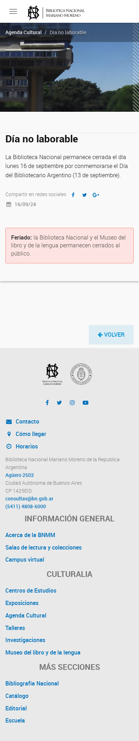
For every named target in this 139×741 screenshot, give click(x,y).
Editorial (16, 708)
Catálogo (17, 696)
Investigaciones (25, 640)
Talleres (15, 628)
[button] (111, 335)
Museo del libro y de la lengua (43, 652)
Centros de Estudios (30, 590)
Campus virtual (24, 559)
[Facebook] (47, 402)
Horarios (26, 446)
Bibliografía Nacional (32, 683)
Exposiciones (21, 603)
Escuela (15, 720)
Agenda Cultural (23, 32)
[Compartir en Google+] (96, 194)
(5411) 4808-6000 (25, 506)
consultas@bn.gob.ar (29, 498)
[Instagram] (72, 402)
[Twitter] (59, 402)
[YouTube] (85, 402)
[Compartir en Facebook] (73, 194)
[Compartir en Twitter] (84, 194)
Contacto (26, 421)
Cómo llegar (30, 434)
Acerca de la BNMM (30, 535)
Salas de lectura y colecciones (43, 547)
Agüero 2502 (19, 475)
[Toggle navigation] (13, 11)
